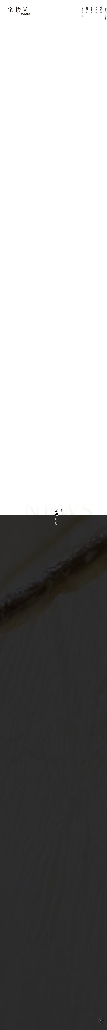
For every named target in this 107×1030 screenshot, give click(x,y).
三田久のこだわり (106, 13)
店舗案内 (91, 10)
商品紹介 (101, 10)
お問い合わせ (82, 11)
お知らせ (87, 10)
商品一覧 (96, 10)
